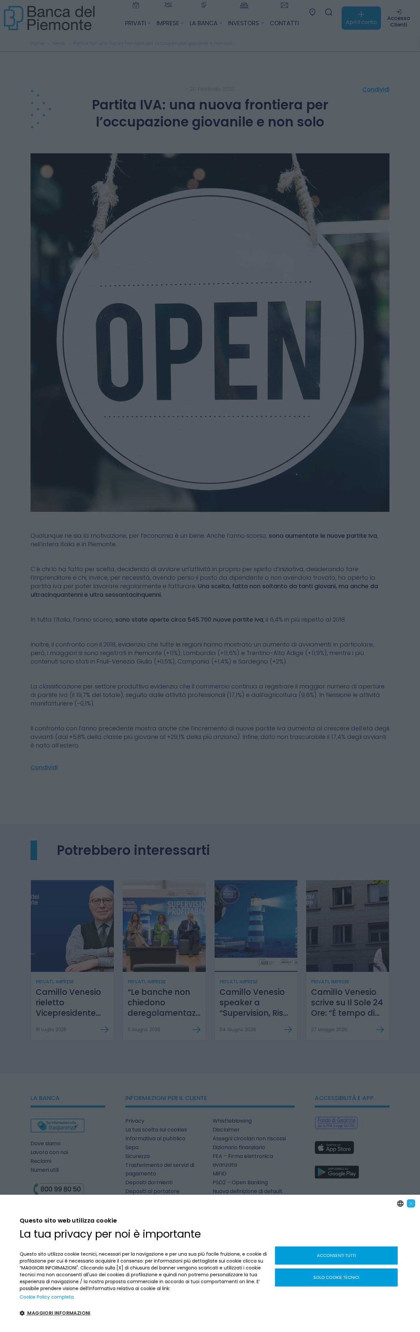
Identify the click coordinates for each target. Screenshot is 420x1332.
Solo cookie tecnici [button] (336, 1277)
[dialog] (210, 1263)
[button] (143, 1313)
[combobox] (400, 1203)
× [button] (411, 1203)
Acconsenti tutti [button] (336, 1255)
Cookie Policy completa (47, 1297)
